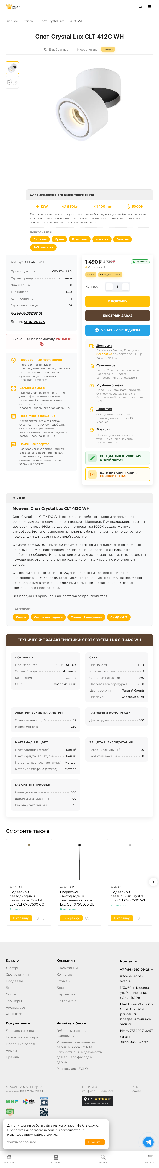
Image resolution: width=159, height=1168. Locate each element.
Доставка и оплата (21, 1031)
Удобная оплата (109, 385)
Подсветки (15, 981)
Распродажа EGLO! (73, 1069)
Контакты (65, 974)
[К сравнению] (45, 918)
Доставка (104, 346)
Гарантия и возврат (23, 1037)
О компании (67, 968)
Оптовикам (66, 1001)
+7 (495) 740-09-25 (135, 970)
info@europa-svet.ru (131, 978)
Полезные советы (21, 1044)
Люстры (13, 968)
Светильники (17, 974)
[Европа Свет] (13, 6)
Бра (9, 988)
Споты (21, 617)
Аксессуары (16, 1008)
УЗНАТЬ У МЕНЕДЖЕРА (121, 330)
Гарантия (104, 409)
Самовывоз (105, 365)
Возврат (103, 429)
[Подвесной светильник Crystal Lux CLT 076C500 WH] (130, 861)
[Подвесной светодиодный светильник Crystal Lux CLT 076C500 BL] (79, 861)
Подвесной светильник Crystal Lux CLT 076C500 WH (129, 896)
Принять (94, 1142)
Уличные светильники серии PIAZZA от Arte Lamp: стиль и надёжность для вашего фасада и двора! (79, 1052)
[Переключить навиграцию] (149, 6)
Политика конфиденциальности (99, 1089)
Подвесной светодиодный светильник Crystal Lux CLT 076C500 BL (77, 898)
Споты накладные (48, 617)
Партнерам (66, 994)
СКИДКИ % (118, 617)
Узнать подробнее (21, 1142)
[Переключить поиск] (140, 6)
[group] (89, 102)
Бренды (13, 1057)
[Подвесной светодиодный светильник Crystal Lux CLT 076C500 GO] (29, 861)
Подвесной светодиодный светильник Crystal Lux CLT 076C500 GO (27, 898)
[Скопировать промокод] (42, 344)
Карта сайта (136, 1089)
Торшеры (14, 1001)
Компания (66, 960)
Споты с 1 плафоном (86, 617)
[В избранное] (37, 918)
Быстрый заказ (117, 316)
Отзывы (63, 981)
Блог (61, 988)
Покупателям (18, 1023)
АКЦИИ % (14, 1014)
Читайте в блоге (71, 1023)
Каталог (13, 960)
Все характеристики (26, 312)
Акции (11, 1050)
